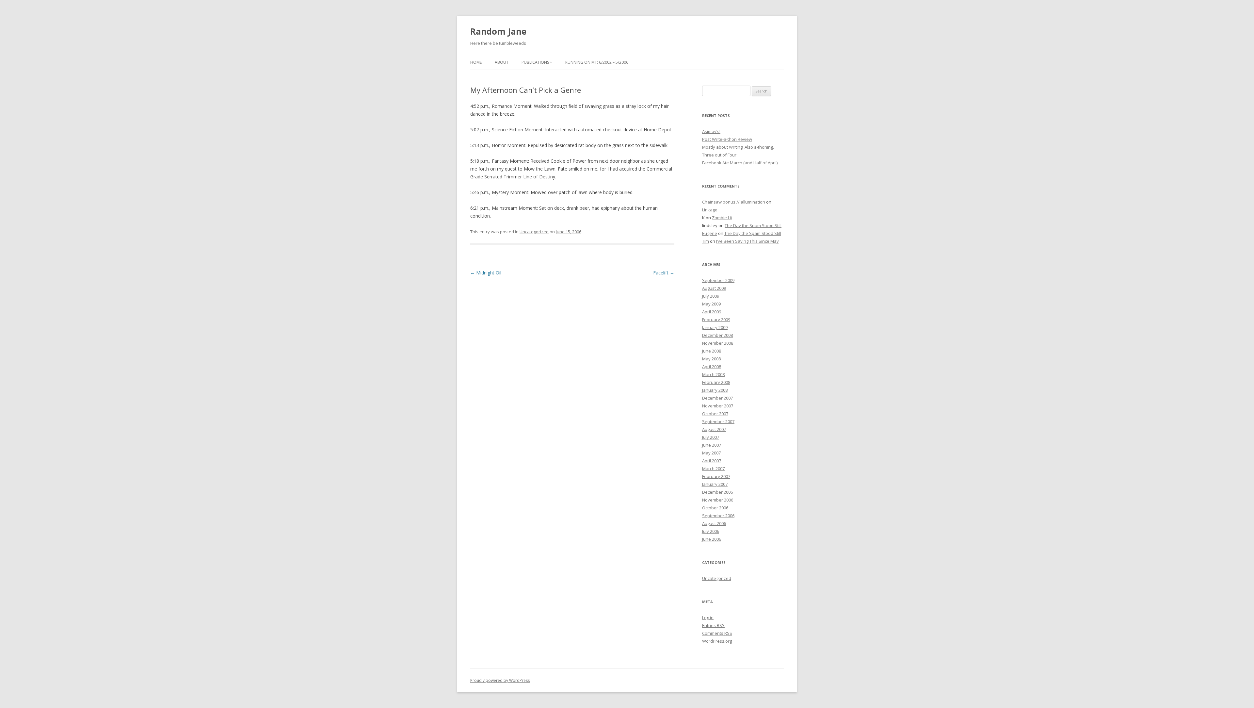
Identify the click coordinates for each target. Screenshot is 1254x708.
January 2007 (715, 484)
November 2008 (717, 343)
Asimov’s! (711, 131)
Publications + (537, 62)
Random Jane (498, 31)
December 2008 (717, 335)
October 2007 (715, 414)
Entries (713, 625)
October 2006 (715, 508)
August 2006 (714, 523)
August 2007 (714, 429)
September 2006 (718, 516)
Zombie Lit (722, 218)
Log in (708, 617)
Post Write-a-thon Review (727, 139)
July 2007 (710, 437)
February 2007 (716, 476)
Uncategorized (534, 232)
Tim (705, 241)
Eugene (709, 233)
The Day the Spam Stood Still (753, 225)
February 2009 (716, 319)
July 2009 (710, 296)
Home (476, 62)
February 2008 (716, 382)
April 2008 (711, 367)
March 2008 (713, 374)
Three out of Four (719, 155)
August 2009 (714, 288)
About (501, 62)
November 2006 (717, 500)
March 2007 (713, 468)
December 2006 (717, 492)
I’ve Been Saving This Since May (747, 241)
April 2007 (711, 461)
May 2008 (711, 359)
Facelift (663, 273)
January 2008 (715, 390)
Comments (717, 633)
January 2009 (715, 327)
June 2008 (711, 351)
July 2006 (710, 531)
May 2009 (711, 304)
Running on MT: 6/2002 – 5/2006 (596, 62)
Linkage (709, 210)
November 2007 (717, 406)
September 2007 (718, 421)
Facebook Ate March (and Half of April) (740, 163)
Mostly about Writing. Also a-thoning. (738, 147)
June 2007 (711, 445)
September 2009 (718, 280)
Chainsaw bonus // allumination (733, 202)
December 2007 (717, 398)
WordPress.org (717, 641)
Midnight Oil (485, 273)
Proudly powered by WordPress (500, 680)
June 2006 (711, 539)
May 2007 (711, 453)
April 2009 (711, 312)
